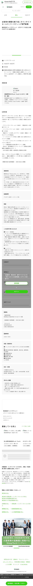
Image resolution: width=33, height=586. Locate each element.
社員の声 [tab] (27, 15)
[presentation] (16, 10)
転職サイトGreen (4, 545)
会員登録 (29, 6)
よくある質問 (9, 535)
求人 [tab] (16, 15)
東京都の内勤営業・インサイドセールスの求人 (14, 496)
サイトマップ (16, 535)
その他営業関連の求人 (17, 512)
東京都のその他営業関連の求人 (10, 500)
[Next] (28, 44)
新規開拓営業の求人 (17, 508)
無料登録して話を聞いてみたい (16, 583)
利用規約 (28, 533)
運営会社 (15, 530)
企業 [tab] (5, 15)
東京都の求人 (5, 493)
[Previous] (4, 44)
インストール (27, 2)
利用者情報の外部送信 (19, 533)
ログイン (23, 6)
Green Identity (23, 535)
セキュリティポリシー (8, 533)
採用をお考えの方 (8, 530)
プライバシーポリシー (24, 530)
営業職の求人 (5, 503)
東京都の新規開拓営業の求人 (9, 498)
